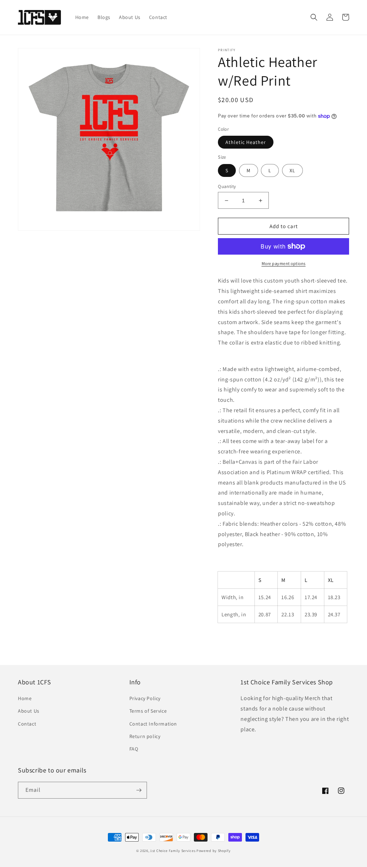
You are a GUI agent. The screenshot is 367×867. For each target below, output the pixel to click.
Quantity (227, 186)
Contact (27, 724)
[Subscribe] (139, 790)
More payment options (284, 263)
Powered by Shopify (213, 850)
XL (292, 170)
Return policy (145, 736)
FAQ (133, 749)
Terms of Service (148, 711)
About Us (28, 711)
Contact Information (153, 724)
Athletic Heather (245, 142)
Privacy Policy (145, 698)
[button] (314, 17)
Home (25, 698)
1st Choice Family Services (172, 850)
